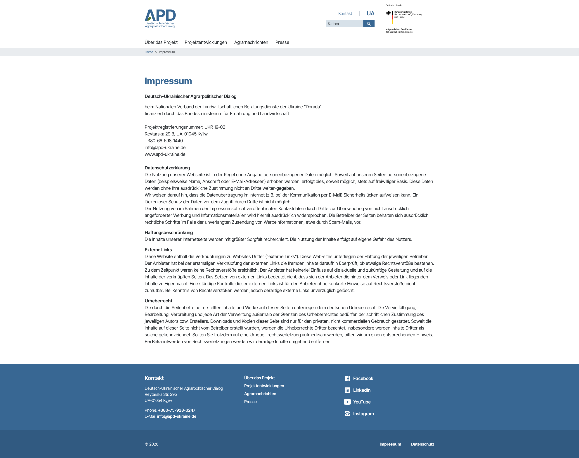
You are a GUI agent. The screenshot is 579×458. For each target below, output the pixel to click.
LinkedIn (361, 390)
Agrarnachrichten (260, 393)
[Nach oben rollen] (567, 446)
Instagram (363, 413)
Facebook (363, 378)
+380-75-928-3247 (176, 410)
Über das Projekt (259, 377)
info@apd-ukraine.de (176, 416)
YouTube (362, 402)
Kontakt (345, 13)
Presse (250, 401)
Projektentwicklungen (264, 385)
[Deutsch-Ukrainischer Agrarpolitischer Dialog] (160, 18)
